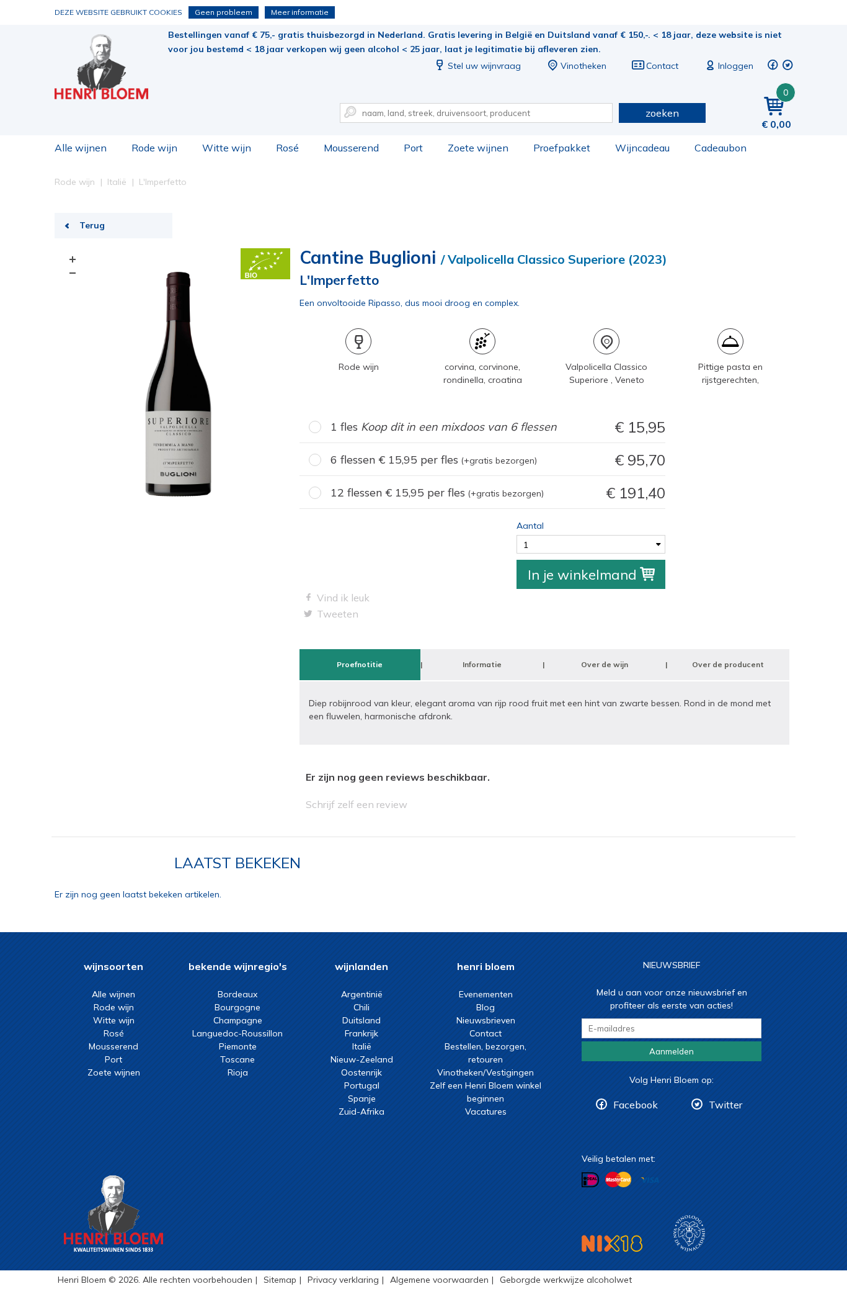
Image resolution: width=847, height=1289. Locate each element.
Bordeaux (237, 994)
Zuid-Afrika (361, 1111)
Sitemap (280, 1279)
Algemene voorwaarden (439, 1279)
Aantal (530, 525)
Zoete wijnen (478, 147)
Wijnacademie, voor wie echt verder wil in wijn (689, 1233)
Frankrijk (361, 1033)
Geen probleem (223, 12)
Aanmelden (671, 1051)
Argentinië (362, 994)
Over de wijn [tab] (604, 664)
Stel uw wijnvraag (484, 65)
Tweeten (337, 614)
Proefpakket (561, 147)
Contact (662, 65)
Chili (361, 1007)
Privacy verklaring (343, 1279)
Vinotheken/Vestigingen (485, 1072)
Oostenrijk (361, 1072)
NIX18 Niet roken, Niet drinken (612, 1243)
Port (413, 147)
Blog (485, 1007)
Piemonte (238, 1046)
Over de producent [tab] (728, 664)
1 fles (497, 427)
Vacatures (486, 1111)
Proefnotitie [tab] (360, 664)
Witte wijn (226, 147)
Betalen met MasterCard (618, 1180)
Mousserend (351, 147)
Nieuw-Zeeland (361, 1059)
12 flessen (497, 492)
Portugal (361, 1085)
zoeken (662, 113)
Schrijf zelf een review (356, 804)
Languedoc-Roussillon (237, 1033)
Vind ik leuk (343, 597)
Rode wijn (154, 147)
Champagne (237, 1020)
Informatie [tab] (482, 664)
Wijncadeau (642, 147)
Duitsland (361, 1020)
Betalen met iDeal (590, 1180)
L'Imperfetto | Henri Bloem (110, 68)
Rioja (238, 1072)
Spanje (362, 1098)
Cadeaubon (720, 147)
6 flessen (497, 460)
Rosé (287, 147)
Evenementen (486, 994)
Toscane (237, 1059)
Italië (361, 1046)
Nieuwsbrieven (485, 1020)
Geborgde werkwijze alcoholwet (566, 1279)
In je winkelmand (582, 574)
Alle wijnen (81, 147)
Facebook (635, 1104)
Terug (92, 225)
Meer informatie (300, 12)
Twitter (725, 1104)
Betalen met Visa (650, 1181)
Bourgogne (237, 1007)
